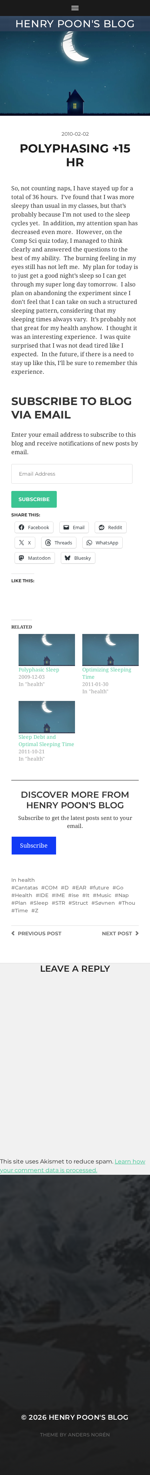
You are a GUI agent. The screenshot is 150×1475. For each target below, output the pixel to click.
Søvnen (105, 903)
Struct (80, 903)
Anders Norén (89, 1435)
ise (75, 895)
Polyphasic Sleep (39, 670)
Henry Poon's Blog (75, 23)
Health (23, 895)
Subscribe (34, 499)
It (88, 895)
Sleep (40, 903)
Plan (21, 903)
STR (60, 903)
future (101, 887)
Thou (128, 903)
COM (51, 887)
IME (60, 895)
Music (103, 895)
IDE (43, 895)
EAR (81, 887)
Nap (123, 895)
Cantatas (26, 887)
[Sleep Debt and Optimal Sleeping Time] (47, 717)
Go (119, 887)
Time (21, 910)
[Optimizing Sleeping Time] (110, 650)
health (26, 880)
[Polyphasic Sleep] (47, 650)
